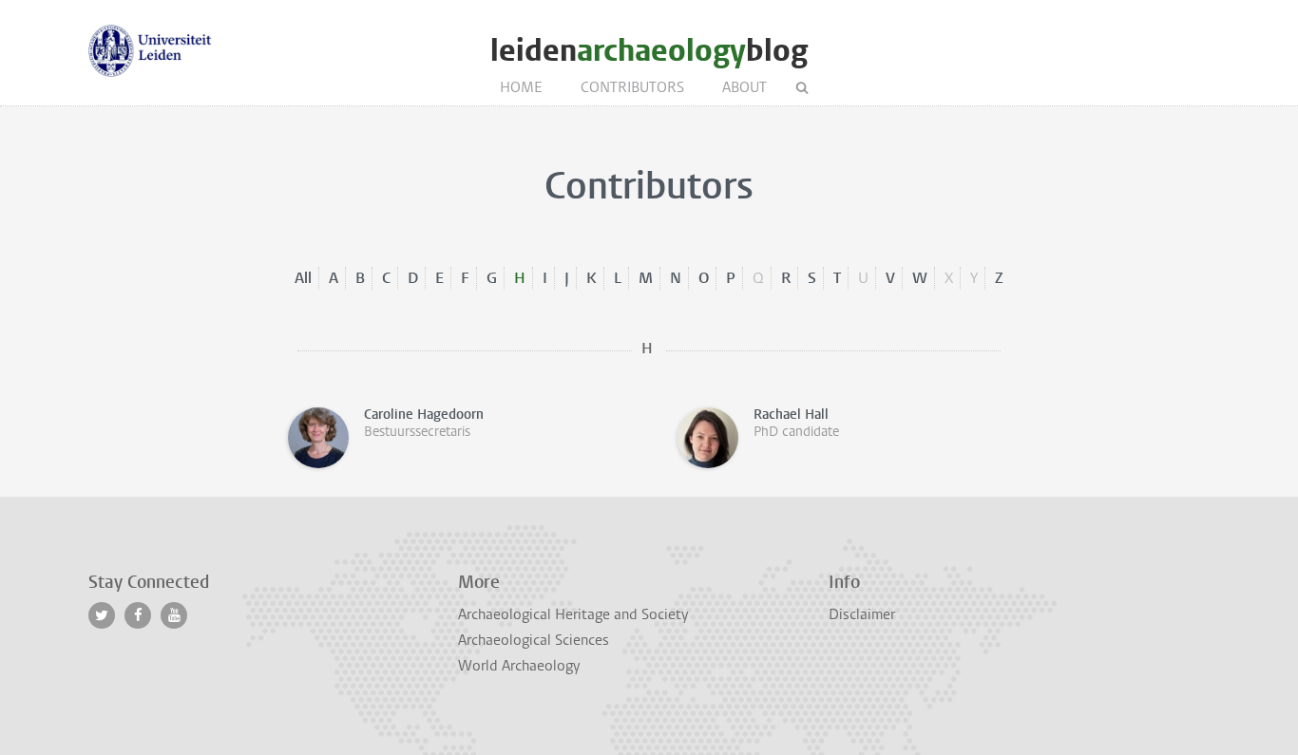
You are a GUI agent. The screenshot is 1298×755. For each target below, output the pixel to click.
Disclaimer (862, 614)
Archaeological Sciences (533, 640)
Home (521, 87)
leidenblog (649, 50)
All (303, 278)
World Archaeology (519, 665)
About (744, 87)
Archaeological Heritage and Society (573, 614)
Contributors (632, 87)
